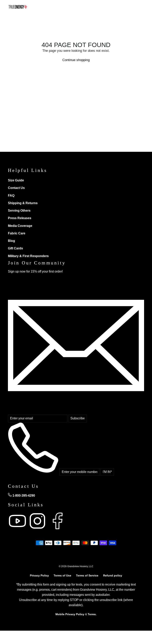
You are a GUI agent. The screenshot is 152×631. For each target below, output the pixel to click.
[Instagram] (38, 529)
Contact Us (16, 188)
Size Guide (16, 180)
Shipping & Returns (23, 203)
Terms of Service (87, 575)
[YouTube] (18, 529)
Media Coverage (20, 225)
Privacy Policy (39, 575)
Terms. (92, 614)
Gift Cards (15, 248)
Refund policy (112, 575)
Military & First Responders (28, 256)
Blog (11, 240)
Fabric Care (16, 233)
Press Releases (19, 218)
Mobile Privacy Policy (69, 614)
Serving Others (19, 210)
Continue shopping (76, 60)
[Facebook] (57, 529)
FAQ (11, 195)
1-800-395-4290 (23, 495)
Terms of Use (62, 575)
